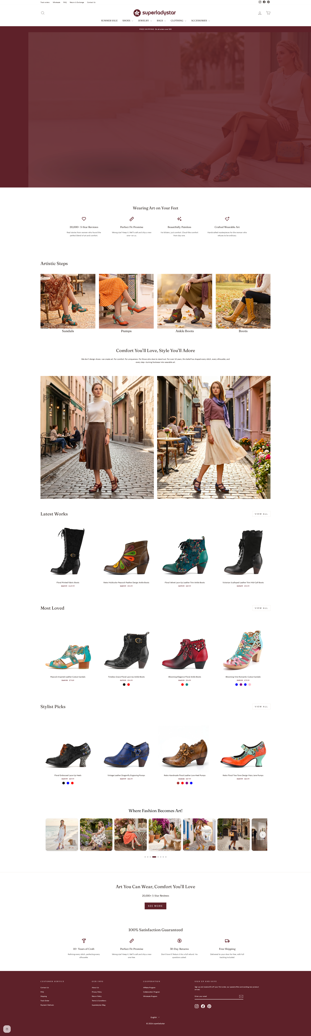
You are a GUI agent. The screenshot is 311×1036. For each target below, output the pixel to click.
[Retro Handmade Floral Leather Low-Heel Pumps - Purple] (186, 783)
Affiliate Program (149, 987)
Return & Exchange (77, 2)
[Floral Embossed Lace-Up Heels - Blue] (67, 783)
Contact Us (91, 2)
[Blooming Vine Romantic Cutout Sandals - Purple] (240, 684)
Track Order (44, 1001)
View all (261, 514)
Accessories (199, 20)
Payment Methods (47, 1005)
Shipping (43, 996)
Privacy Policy (97, 992)
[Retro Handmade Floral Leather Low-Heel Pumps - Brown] (178, 783)
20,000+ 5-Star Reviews (155, 895)
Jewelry (144, 20)
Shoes (126, 20)
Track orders (45, 2)
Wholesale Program (150, 996)
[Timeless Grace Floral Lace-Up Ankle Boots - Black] (124, 684)
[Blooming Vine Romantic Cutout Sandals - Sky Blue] (245, 684)
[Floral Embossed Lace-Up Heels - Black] (63, 783)
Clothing (177, 20)
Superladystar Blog (98, 1005)
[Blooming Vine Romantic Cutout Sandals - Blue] (236, 684)
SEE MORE (155, 906)
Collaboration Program (151, 992)
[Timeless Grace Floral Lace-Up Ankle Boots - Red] (128, 684)
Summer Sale (109, 20)
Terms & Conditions (99, 1001)
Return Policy (97, 996)
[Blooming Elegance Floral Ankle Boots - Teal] (186, 684)
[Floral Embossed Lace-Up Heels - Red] (72, 783)
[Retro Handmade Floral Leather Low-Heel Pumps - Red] (182, 783)
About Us (95, 987)
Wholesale (56, 2)
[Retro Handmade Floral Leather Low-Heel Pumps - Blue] (191, 783)
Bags (160, 20)
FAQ (65, 2)
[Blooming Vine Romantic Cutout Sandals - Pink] (249, 684)
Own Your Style (57, 176)
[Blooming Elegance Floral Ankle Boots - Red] (182, 684)
